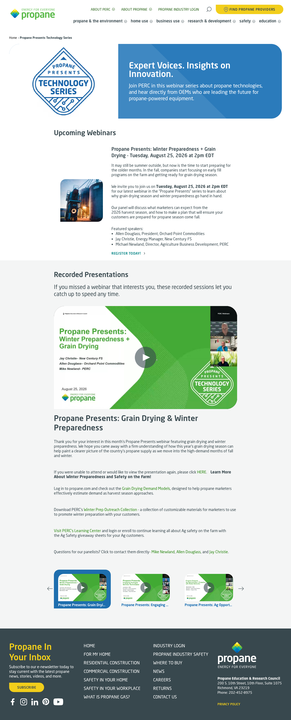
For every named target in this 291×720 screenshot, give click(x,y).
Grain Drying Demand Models (146, 488)
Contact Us (165, 696)
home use (139, 21)
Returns (162, 688)
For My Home (97, 654)
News (158, 671)
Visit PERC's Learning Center (77, 530)
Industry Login (169, 645)
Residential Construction (112, 662)
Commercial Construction (112, 671)
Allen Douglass (188, 551)
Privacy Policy (229, 704)
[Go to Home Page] (32, 14)
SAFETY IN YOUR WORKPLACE (112, 688)
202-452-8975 (240, 692)
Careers (162, 679)
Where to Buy (167, 662)
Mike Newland (163, 551)
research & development (209, 21)
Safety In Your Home (106, 679)
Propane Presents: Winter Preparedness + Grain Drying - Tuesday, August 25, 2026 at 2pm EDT (163, 152)
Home (13, 37)
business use (168, 21)
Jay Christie (218, 551)
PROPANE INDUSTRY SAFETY (180, 654)
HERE (201, 472)
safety (245, 21)
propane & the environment (97, 21)
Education (267, 21)
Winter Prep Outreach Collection (110, 509)
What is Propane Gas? (107, 696)
